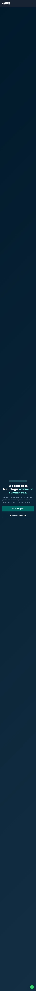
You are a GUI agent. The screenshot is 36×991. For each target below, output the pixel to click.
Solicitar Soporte (18, 509)
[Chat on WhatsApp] (32, 987)
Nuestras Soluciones (18, 515)
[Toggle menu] (32, 3)
